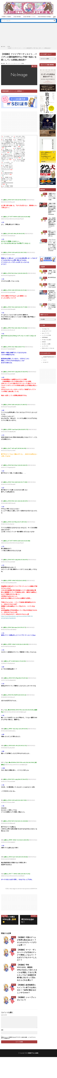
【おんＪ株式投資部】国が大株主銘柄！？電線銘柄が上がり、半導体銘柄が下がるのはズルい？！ (52, 223)
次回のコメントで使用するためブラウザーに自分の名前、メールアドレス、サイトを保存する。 (18, 1038)
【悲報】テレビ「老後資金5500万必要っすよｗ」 (7, 151)
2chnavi (44, 341)
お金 (45, 193)
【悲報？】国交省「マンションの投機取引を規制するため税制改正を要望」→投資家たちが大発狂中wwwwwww (52, 209)
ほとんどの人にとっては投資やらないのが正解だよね (52, 306)
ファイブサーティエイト (16, 63)
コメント (4, 1015)
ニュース (44, 241)
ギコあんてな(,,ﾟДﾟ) (46, 339)
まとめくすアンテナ (46, 331)
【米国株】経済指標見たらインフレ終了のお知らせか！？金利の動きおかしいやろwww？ (26, 988)
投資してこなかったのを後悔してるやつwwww (52, 286)
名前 (2, 1029)
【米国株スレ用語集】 (6, 16)
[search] (54, 20)
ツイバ (44, 360)
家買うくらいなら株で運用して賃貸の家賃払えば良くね (52, 233)
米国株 (8, 46)
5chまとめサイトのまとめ (48, 348)
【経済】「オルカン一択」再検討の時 (52, 272)
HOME (3, 46)
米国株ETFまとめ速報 (33, 1053)
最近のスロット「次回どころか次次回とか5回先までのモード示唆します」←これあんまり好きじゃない (7, 157)
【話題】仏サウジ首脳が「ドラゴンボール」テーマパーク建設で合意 (52, 196)
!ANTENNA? (45, 337)
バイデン (9, 63)
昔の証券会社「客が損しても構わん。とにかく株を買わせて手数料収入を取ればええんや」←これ (52, 295)
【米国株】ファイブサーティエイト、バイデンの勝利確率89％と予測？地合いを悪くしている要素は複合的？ (29, 48)
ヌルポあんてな (45, 328)
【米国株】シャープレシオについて (26, 998)
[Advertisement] (28, 34)
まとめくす (45, 362)
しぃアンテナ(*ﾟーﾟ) (46, 335)
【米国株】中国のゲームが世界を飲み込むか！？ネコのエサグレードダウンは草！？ (27, 941)
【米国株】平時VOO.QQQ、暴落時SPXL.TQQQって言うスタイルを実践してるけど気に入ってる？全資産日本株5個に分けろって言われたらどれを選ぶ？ (27, 972)
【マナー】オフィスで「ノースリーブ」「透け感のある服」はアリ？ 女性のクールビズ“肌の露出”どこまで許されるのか (52, 245)
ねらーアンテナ (45, 333)
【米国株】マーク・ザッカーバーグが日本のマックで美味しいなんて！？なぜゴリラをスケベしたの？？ (27, 955)
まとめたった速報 (46, 344)
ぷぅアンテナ (45, 346)
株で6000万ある (52, 277)
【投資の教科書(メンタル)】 (29, 16)
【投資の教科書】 (17, 16)
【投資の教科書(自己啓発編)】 (44, 16)
